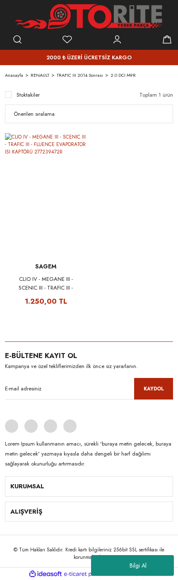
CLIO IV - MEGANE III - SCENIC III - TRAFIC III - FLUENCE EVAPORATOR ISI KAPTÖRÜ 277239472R (45, 283)
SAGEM (45, 266)
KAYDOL (154, 388)
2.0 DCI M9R (123, 75)
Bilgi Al (138, 565)
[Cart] (167, 39)
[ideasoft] (45, 574)
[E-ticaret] (88, 574)
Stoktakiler (28, 95)
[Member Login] (117, 39)
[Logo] (88, 16)
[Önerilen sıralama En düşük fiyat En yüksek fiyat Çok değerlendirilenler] (89, 114)
